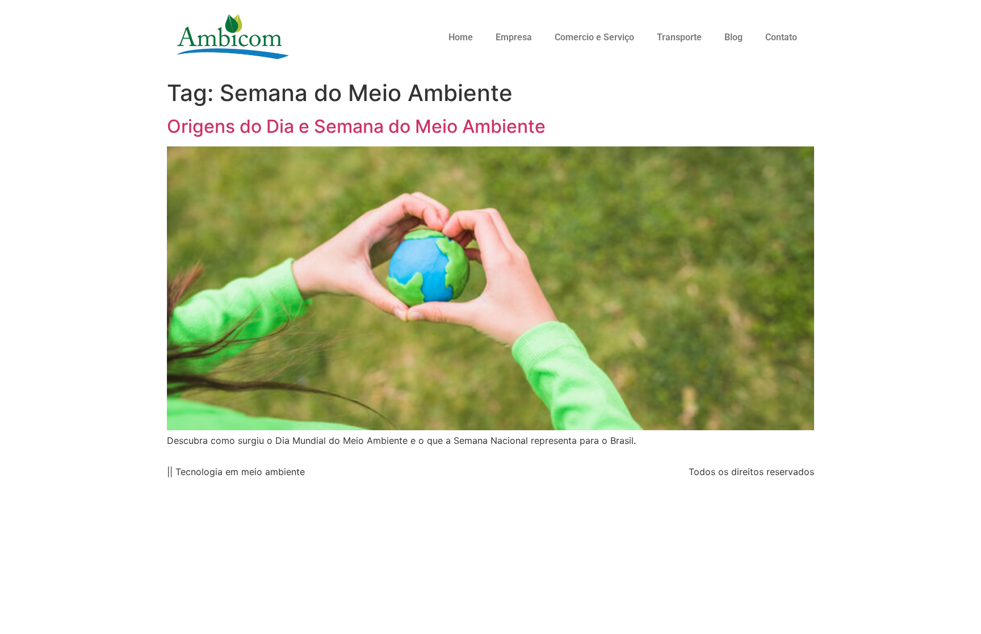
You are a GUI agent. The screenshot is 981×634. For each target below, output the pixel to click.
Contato (781, 37)
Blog (733, 37)
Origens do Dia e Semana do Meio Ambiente (356, 126)
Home (460, 37)
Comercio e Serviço (594, 37)
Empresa (514, 37)
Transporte (679, 37)
